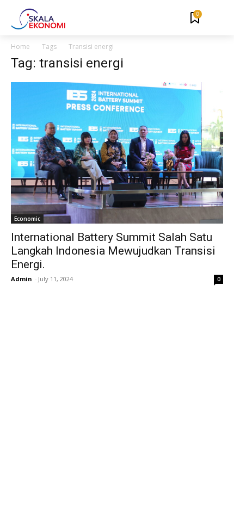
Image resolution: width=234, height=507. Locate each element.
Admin (21, 279)
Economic (27, 218)
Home (20, 46)
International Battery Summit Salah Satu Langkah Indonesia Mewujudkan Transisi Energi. (113, 251)
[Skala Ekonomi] (38, 19)
